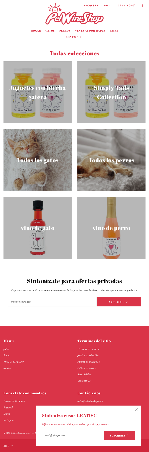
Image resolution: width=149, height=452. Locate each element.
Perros (65, 30)
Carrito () (127, 5)
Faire (114, 30)
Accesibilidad (84, 375)
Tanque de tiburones (14, 401)
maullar (7, 368)
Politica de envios (86, 368)
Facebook (8, 408)
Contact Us (74, 37)
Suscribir (117, 302)
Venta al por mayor (90, 30)
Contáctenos (84, 381)
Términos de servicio (88, 349)
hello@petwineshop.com (90, 401)
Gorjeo (6, 414)
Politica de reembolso (88, 362)
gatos (50, 30)
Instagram (8, 421)
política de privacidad (88, 356)
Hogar (36, 30)
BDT (107, 5)
